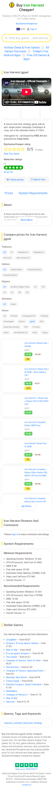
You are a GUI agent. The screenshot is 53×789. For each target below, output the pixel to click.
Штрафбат (11, 639)
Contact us (26, 785)
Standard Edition (10, 275)
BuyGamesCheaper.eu (26, 23)
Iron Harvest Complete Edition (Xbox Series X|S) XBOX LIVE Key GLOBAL (35, 472)
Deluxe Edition (16, 269)
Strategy (38, 723)
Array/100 (8, 172)
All (5, 252)
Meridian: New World (16, 677)
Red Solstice (12, 667)
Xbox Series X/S (23, 258)
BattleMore (11, 691)
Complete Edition (34, 269)
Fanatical (44, 316)
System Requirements (33, 193)
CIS (27, 292)
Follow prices (17, 179)
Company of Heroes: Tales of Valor (23, 660)
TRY (43, 287)
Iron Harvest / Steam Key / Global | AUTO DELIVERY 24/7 (36, 401)
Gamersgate (9, 321)
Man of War (11, 698)
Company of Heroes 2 (17, 694)
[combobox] (28, 38)
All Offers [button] (26, 506)
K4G (26, 327)
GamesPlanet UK (20, 332)
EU (12, 292)
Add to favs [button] (40, 179)
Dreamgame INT (28, 316)
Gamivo (22, 321)
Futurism (8, 723)
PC (12, 252)
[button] (6, 91)
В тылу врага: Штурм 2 (18, 653)
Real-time (28, 723)
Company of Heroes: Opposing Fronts (24, 670)
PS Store (36, 327)
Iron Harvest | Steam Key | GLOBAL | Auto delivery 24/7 (36, 372)
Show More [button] (27, 220)
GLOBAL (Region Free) (20, 287)
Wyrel (35, 332)
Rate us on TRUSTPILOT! (27, 769)
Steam (13, 304)
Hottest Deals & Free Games (22, 47)
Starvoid (10, 701)
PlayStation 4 (23, 252)
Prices (9, 193)
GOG (42, 321)
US (5, 292)
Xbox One (7, 258)
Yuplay (44, 332)
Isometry (17, 723)
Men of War (12, 650)
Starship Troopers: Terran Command (23, 684)
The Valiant (11, 657)
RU (35, 287)
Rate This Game (11, 153)
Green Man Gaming (11, 327)
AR (19, 292)
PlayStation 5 (38, 252)
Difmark (14, 316)
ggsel (32, 321)
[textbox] (28, 38)
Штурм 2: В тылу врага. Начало (22, 643)
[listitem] (11, 113)
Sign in (33, 29)
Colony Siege (12, 681)
